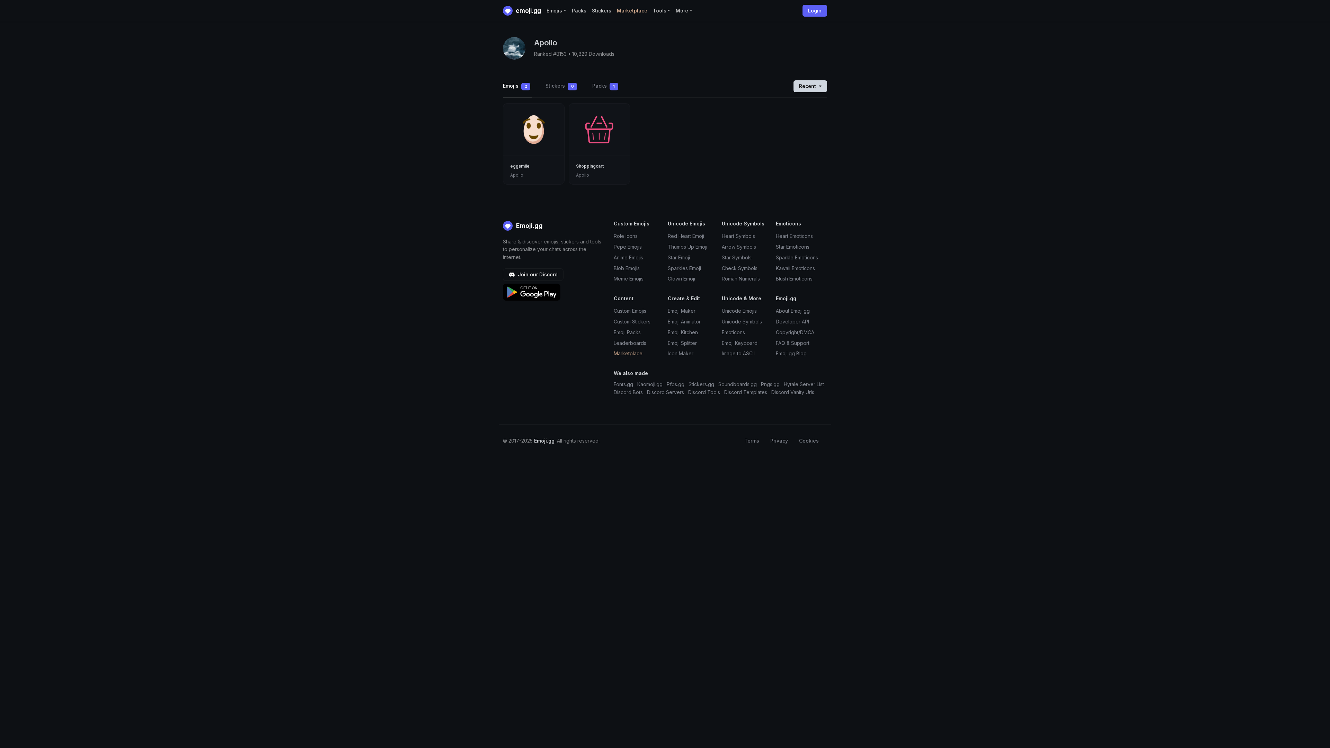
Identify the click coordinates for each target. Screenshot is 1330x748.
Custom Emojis (630, 311)
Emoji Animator (684, 321)
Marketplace (632, 11)
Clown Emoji (681, 279)
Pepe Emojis (628, 247)
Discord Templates (745, 392)
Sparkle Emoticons (797, 257)
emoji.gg (527, 10)
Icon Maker (680, 353)
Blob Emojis (627, 268)
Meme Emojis (629, 279)
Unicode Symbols (742, 321)
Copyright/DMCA (795, 332)
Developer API (792, 321)
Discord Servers (665, 392)
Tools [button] (659, 11)
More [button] (682, 11)
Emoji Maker (681, 311)
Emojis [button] (554, 11)
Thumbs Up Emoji (687, 247)
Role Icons (626, 236)
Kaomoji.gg (650, 384)
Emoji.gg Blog (791, 353)
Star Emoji (679, 257)
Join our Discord (537, 274)
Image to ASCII (738, 353)
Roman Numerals (741, 279)
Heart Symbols (738, 236)
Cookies (809, 441)
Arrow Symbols (739, 247)
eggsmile (520, 166)
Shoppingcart (590, 166)
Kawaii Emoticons (795, 268)
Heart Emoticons (794, 236)
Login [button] (815, 11)
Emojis (515, 86)
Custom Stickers (632, 321)
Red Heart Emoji (686, 236)
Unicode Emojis (739, 311)
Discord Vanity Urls (792, 392)
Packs (579, 11)
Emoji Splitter (682, 343)
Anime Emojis (628, 257)
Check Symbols (739, 268)
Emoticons (733, 332)
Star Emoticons (792, 247)
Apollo (516, 175)
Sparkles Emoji (684, 268)
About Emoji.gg (793, 311)
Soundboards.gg (737, 384)
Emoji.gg (528, 225)
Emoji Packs (627, 332)
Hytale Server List (804, 384)
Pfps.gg (675, 384)
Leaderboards (630, 343)
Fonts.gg (623, 384)
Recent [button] (808, 86)
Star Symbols (737, 257)
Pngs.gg (770, 384)
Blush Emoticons (794, 279)
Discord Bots (628, 392)
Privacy (779, 441)
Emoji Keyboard (739, 343)
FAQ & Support (792, 343)
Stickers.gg (701, 384)
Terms (751, 441)
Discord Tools (704, 392)
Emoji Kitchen (683, 332)
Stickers (601, 11)
